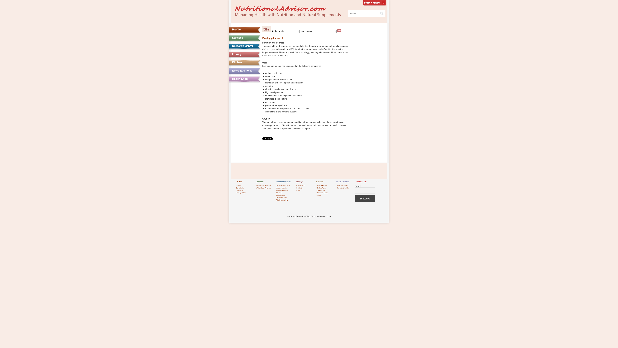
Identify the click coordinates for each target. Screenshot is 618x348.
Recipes (319, 195)
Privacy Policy (241, 193)
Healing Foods (321, 188)
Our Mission (240, 188)
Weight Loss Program (263, 188)
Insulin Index (280, 195)
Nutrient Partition (282, 190)
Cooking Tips (321, 190)
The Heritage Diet (282, 200)
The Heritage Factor (283, 185)
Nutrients (299, 188)
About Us (239, 185)
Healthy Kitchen (322, 185)
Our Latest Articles (343, 188)
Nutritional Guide (322, 193)
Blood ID (279, 193)
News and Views (342, 185)
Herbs (298, 190)
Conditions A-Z (301, 185)
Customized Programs (263, 185)
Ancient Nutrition (281, 188)
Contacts (237, 87)
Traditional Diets (281, 197)
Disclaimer (239, 190)
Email (357, 186)
